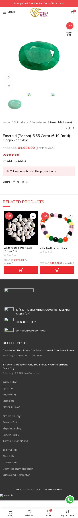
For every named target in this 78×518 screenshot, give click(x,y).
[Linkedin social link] (23, 181)
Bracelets (9, 401)
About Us (8, 456)
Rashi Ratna (10, 382)
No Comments (33, 355)
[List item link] (39, 322)
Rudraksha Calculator (16, 475)
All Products (21, 122)
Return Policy (11, 435)
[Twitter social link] (18, 181)
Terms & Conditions (15, 441)
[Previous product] (66, 128)
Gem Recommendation (18, 469)
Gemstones (39, 122)
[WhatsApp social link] (27, 181)
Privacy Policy (11, 422)
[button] (21, 270)
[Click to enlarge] (9, 86)
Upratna (8, 388)
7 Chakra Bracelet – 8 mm (53, 248)
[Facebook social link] (14, 181)
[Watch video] (9, 77)
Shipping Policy (12, 428)
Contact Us (10, 462)
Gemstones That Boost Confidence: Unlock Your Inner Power (39, 350)
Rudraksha (9, 394)
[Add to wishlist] (33, 216)
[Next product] (73, 128)
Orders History (11, 416)
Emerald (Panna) (61, 122)
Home (7, 122)
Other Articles (11, 407)
